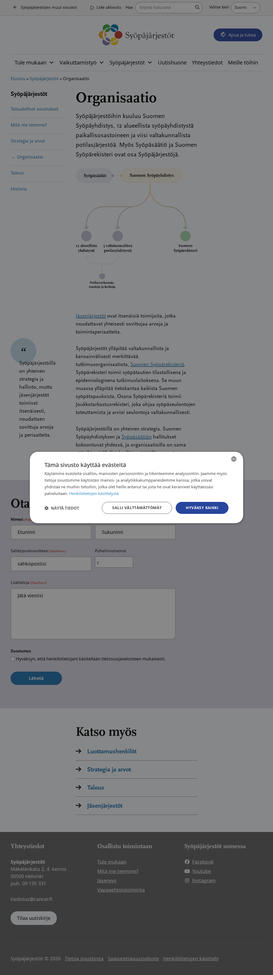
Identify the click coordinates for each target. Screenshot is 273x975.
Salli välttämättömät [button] (137, 507)
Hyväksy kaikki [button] (202, 507)
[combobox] (233, 459)
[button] (62, 508)
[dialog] (136, 487)
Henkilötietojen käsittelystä (94, 493)
